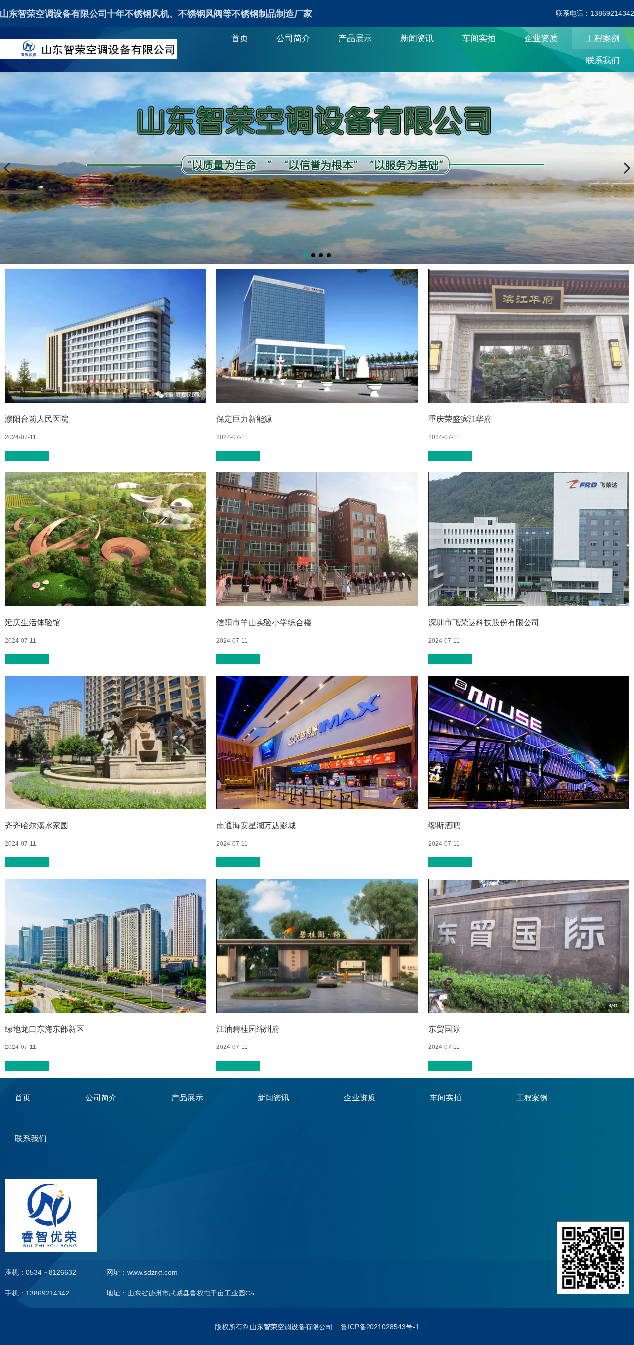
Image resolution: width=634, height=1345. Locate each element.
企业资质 (541, 38)
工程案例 (603, 38)
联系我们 (603, 60)
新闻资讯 (417, 38)
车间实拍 (479, 38)
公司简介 (293, 38)
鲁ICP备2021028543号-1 (380, 1327)
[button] (305, 255)
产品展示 (355, 38)
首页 (239, 38)
